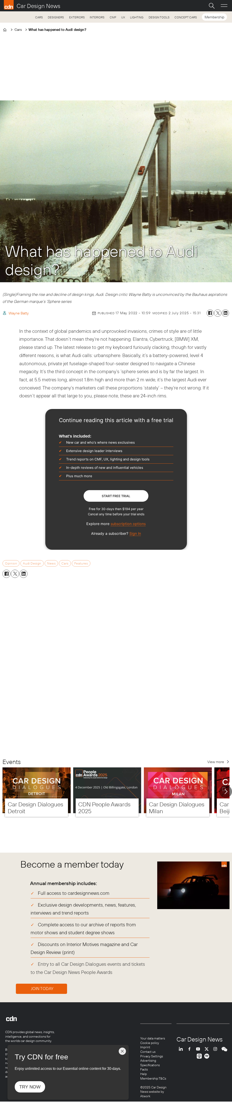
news (51, 563)
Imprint (145, 1047)
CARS (39, 17)
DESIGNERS (56, 17)
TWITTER (207, 1049)
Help (143, 1074)
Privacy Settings (151, 1056)
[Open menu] (224, 5)
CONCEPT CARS (185, 17)
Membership (214, 17)
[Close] (122, 1051)
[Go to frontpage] (32, 5)
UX (123, 17)
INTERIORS (97, 17)
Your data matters (152, 1038)
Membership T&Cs (153, 1078)
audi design (32, 563)
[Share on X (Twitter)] (217, 313)
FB (190, 1049)
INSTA (216, 1049)
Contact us (147, 1052)
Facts (144, 1069)
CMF (113, 17)
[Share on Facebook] (210, 313)
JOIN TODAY (42, 988)
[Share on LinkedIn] (225, 313)
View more (215, 761)
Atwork (145, 1096)
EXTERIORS (77, 17)
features (81, 563)
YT (199, 1049)
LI (182, 1049)
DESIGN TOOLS (159, 17)
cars (64, 563)
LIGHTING (136, 17)
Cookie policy (149, 1043)
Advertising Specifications (150, 1062)
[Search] (211, 5)
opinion (11, 563)
